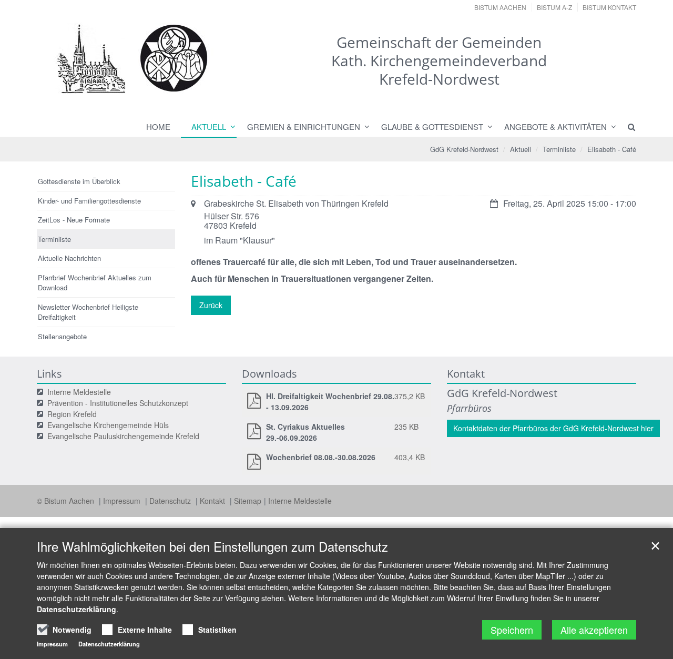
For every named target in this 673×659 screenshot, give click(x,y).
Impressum (122, 500)
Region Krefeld (72, 414)
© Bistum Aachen (66, 500)
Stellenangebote (62, 336)
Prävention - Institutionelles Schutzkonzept (117, 403)
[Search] (626, 127)
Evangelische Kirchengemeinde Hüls (108, 425)
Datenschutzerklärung (76, 609)
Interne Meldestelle (79, 392)
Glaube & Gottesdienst (432, 126)
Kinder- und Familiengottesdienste (89, 201)
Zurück (210, 305)
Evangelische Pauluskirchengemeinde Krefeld (123, 436)
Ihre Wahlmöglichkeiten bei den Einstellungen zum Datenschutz (212, 546)
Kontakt (213, 500)
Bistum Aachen (500, 7)
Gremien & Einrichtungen (303, 126)
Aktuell (208, 126)
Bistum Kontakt (609, 7)
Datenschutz (171, 500)
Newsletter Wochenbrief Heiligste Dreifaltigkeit (88, 312)
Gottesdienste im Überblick (79, 181)
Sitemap (247, 500)
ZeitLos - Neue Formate (74, 220)
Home (158, 126)
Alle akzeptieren (594, 629)
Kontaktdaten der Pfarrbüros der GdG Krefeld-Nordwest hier (553, 428)
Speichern (512, 629)
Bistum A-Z (554, 7)
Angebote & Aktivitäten (555, 126)
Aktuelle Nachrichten (69, 258)
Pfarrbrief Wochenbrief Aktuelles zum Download (94, 282)
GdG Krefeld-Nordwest (464, 149)
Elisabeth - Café (611, 149)
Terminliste (559, 149)
